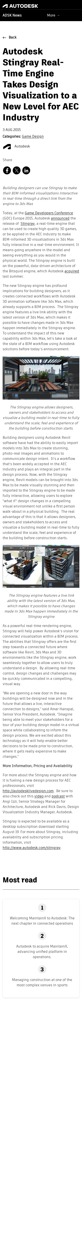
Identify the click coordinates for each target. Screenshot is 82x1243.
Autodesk (22, 146)
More (51, 15)
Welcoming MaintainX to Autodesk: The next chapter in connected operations (42, 921)
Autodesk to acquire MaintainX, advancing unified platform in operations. (42, 951)
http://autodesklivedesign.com (28, 791)
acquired (72, 271)
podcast (58, 796)
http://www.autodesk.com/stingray (32, 848)
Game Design (33, 136)
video (39, 796)
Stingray (28, 224)
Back (13, 37)
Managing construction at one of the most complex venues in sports (42, 982)
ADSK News (12, 15)
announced (60, 218)
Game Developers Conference (49, 213)
